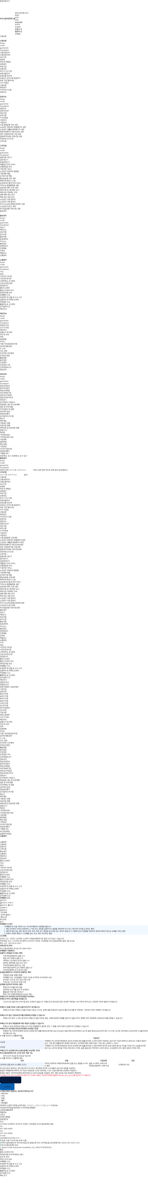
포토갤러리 (4, 239)
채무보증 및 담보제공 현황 (9, 428)
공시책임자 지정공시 (7, 402)
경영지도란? (4, 111)
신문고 (2, 1115)
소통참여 (3, 255)
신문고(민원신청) (6, 283)
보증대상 (3, 69)
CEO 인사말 (4, 328)
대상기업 (3, 67)
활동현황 (3, 358)
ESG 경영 (3, 351)
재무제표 (3, 421)
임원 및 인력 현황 (6, 407)
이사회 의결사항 (6, 449)
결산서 (2, 418)
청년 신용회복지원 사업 (10, 134)
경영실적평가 (5, 414)
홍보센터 (3, 211)
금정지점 (3, 692)
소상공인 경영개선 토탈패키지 (13, 127)
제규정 (2, 432)
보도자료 (3, 232)
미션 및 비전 (4, 335)
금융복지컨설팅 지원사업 (11, 136)
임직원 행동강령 (6, 346)
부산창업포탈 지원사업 (10, 209)
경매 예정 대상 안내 (7, 195)
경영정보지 (4, 246)
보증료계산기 (5, 162)
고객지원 (3, 141)
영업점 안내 (4, 325)
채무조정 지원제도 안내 (8, 192)
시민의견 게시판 (6, 276)
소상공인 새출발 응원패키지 (12, 129)
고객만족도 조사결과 (7, 281)
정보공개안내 (5, 386)
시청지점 (3, 689)
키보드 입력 (37, 470)
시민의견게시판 (5, 279)
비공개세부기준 (5, 393)
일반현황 (3, 442)
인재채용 (3, 248)
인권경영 (3, 363)
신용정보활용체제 (6, 1110)
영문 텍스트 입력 (48, 470)
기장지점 (3, 713)
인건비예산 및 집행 (7, 409)
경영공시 (3, 400)
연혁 (1, 337)
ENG (17, 20)
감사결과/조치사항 (7, 416)
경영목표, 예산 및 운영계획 (10, 405)
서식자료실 (4, 118)
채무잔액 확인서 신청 (8, 181)
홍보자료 (3, 237)
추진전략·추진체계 (7, 353)
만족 (3, 1096)
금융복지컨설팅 (5, 834)
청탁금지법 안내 (6, 293)
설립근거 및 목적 (6, 332)
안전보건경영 (5, 356)
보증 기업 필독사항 (7, 80)
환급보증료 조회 (8, 178)
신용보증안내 (5, 53)
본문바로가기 (5, 1)
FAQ (1, 272)
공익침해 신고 (5, 307)
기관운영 (3, 446)
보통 (3, 1098)
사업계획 (3, 440)
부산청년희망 (5, 831)
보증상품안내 (5, 73)
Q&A (2, 274)
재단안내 (3, 309)
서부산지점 (4, 703)
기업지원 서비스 (6, 169)
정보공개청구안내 (6, 397)
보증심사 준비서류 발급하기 (10, 78)
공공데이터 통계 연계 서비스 (10, 183)
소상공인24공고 (8, 206)
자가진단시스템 (5, 90)
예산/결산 (3, 444)
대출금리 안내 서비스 (8, 164)
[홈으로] (1, 838)
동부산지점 (4, 694)
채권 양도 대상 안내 (7, 197)
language (18, 22)
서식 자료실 (4, 83)
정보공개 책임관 (6, 395)
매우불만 (4, 1103)
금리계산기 (4, 160)
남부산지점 (4, 696)
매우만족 (4, 1094)
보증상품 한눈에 (6, 76)
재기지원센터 (5, 708)
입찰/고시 (3, 430)
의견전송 (54, 1105)
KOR (17, 15)
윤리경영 (3, 360)
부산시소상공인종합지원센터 (12, 204)
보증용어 (3, 64)
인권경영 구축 (5, 365)
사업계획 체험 (5, 174)
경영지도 (3, 92)
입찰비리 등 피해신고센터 (9, 300)
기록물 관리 (4, 453)
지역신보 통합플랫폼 (9, 185)
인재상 (2, 251)
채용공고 (3, 253)
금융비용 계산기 (6, 157)
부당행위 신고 (5, 302)
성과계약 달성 (5, 412)
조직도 (2, 342)
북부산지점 (4, 698)
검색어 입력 (4, 470)
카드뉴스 (3, 241)
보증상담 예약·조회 (9, 188)
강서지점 (3, 710)
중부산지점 (4, 701)
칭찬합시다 (4, 286)
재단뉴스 (3, 230)
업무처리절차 (5, 388)
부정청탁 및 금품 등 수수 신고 (11, 297)
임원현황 (3, 339)
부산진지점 (4, 706)
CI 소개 (2, 349)
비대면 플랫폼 (5, 1117)
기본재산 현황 (5, 423)
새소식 (2, 227)
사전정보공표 (5, 435)
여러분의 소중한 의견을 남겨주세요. (13, 1105)
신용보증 (3, 36)
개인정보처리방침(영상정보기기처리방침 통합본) (18, 1108)
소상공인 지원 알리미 (8, 199)
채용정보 (3, 1112)
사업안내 (3, 120)
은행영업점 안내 (6, 167)
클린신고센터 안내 (6, 290)
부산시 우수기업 (6, 71)
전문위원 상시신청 (6, 139)
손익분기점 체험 (6, 176)
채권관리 (3, 88)
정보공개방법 (5, 391)
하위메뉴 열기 (18, 1154)
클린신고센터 (5, 288)
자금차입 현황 (5, 426)
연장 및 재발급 (5, 62)
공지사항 (3, 234)
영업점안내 (4, 1119)
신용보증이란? (5, 55)
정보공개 (3, 370)
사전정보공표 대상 (6, 437)
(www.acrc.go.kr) (66, 1075)
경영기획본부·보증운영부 (9, 687)
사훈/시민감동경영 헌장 (8, 344)
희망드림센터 (5, 715)
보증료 (2, 59)
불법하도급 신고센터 (7, 304)
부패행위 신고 (5, 295)
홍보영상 (3, 244)
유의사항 (3, 115)
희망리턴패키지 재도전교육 (12, 132)
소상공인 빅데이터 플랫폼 (9, 171)
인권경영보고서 (5, 367)
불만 (3, 1101)
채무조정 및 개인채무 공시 (9, 190)
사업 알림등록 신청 (9, 125)
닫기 (2, 922)
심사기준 (3, 57)
